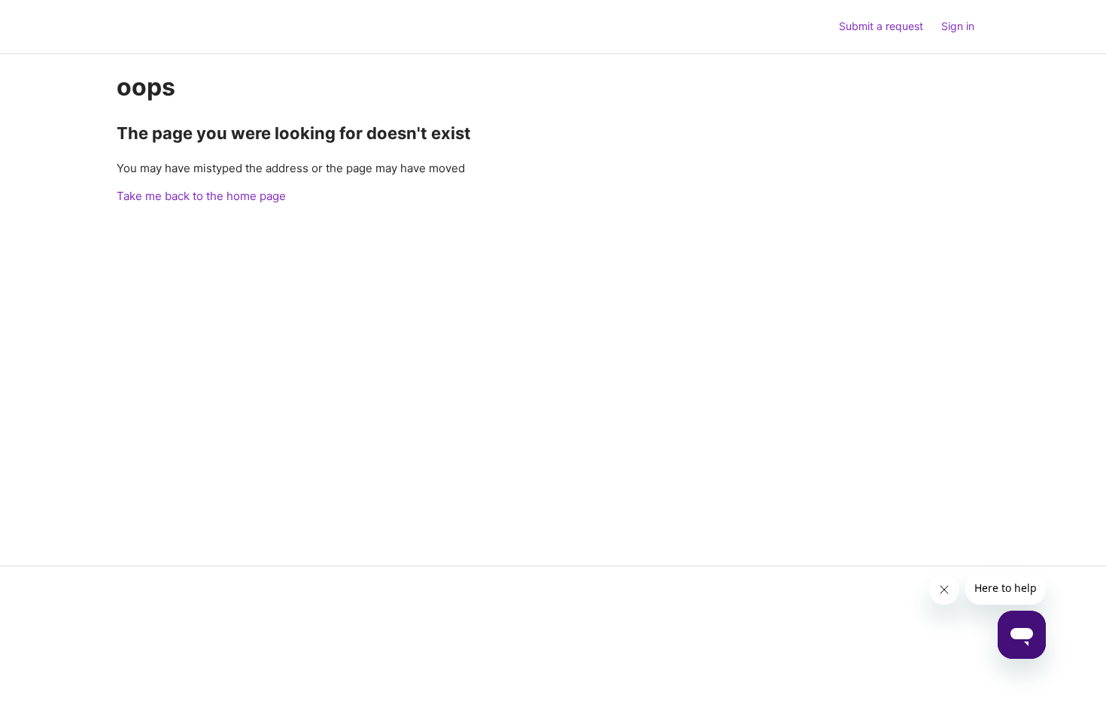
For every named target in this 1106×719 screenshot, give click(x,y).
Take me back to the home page (201, 196)
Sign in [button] (957, 26)
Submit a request (881, 26)
